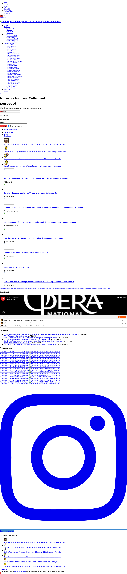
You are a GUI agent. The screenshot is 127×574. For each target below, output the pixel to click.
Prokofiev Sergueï (12, 73)
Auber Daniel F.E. (12, 46)
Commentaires (8, 132)
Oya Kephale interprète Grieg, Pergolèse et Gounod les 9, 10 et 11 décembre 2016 (31, 344)
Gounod (8, 288)
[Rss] (0, 17)
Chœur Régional (106, 288)
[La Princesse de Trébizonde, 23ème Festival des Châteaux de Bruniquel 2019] (9, 234)
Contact (6, 91)
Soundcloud (10, 28)
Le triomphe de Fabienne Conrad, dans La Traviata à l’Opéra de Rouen (27, 339)
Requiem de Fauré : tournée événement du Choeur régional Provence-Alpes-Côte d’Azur (33, 341)
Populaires (7, 136)
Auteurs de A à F (12, 36)
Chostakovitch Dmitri (13, 55)
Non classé (7, 13)
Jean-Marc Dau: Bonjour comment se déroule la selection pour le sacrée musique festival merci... (35, 152)
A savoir (6, 4)
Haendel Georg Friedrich (14, 61)
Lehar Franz (11, 64)
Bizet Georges (11, 50)
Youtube (9, 30)
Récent (6, 134)
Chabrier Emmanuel (13, 53)
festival (4, 288)
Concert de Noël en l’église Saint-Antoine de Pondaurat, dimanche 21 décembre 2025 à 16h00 (43, 208)
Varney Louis (11, 86)
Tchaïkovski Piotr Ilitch (13, 82)
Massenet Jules (12, 67)
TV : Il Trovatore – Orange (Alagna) (15, 336)
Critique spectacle (8, 11)
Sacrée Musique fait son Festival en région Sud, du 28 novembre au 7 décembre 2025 (40, 222)
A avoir (5, 3)
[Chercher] (1, 16)
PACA (97, 288)
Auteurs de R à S (12, 40)
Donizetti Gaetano (12, 56)
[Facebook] (1, 17)
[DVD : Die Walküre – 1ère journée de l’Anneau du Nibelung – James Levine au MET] (9, 278)
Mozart (39, 288)
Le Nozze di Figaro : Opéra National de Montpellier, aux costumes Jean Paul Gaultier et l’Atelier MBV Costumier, (41, 334)
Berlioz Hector (11, 49)
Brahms (43, 288)
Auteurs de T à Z (12, 42)
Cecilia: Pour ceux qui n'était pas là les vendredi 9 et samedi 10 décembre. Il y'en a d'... (32, 159)
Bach (78, 288)
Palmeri (100, 288)
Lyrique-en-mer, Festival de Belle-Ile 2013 (17, 343)
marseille (21, 288)
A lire (5, 7)
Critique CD (7, 9)
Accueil (6, 25)
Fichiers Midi (7, 34)
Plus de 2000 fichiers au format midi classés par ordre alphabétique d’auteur (36, 178)
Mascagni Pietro (12, 65)
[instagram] (5, 17)
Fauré (12, 288)
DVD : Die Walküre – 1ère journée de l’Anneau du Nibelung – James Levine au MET (39, 282)
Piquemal (62, 288)
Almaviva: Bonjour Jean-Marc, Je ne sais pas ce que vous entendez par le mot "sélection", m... (35, 144)
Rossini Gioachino (12, 77)
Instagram (10, 33)
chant (15, 288)
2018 (17, 288)
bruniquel (82, 288)
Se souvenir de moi (15, 126)
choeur (35, 288)
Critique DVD (7, 10)
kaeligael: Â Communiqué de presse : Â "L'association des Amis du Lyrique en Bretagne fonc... (35, 566)
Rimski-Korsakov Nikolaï (14, 76)
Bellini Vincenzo (12, 48)
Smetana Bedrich (12, 80)
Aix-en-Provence (30, 288)
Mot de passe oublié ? (11, 129)
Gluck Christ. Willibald (13, 58)
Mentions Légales (20, 571)
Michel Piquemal (48, 288)
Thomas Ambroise (12, 83)
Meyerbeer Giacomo (13, 68)
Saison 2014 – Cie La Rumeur (16, 267)
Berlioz (70, 288)
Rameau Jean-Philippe (14, 74)
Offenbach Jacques (13, 71)
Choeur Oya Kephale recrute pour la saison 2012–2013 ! (27, 253)
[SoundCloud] (4, 17)
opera (1, 288)
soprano (67, 288)
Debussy (74, 288)
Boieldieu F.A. (11, 52)
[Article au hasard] (0, 94)
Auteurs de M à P (12, 39)
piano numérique (56, 288)
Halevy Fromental (12, 62)
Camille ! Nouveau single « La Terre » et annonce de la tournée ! (31, 193)
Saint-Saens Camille (13, 79)
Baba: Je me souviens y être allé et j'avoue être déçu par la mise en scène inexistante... (32, 166)
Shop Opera (7, 89)
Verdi (24, 288)
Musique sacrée (87, 288)
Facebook (10, 31)
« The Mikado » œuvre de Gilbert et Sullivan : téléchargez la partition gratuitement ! (31, 338)
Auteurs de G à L (12, 37)
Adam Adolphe (11, 45)
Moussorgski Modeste (13, 70)
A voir (5, 2)
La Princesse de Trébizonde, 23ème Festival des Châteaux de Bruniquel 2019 (37, 238)
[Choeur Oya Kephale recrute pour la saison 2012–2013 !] (9, 249)
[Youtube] (2, 17)
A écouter (6, 6)
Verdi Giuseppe (11, 88)
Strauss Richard (12, 85)
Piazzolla (94, 288)
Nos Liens (7, 27)
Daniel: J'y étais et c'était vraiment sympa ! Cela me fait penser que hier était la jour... (31, 562)
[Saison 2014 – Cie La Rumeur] (6, 263)
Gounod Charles (12, 59)
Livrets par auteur (9, 43)
